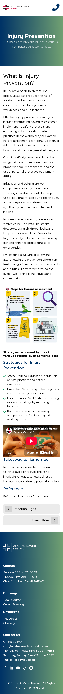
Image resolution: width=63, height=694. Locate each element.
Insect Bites (40, 520)
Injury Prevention (36, 496)
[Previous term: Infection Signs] (8, 509)
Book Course (12, 600)
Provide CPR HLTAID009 (20, 572)
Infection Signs (25, 509)
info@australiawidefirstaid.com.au (26, 646)
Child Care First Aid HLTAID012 (24, 581)
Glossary (9, 623)
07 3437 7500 (12, 641)
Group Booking (13, 604)
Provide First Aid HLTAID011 (22, 577)
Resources (10, 618)
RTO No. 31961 (38, 688)
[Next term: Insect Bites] (54, 520)
